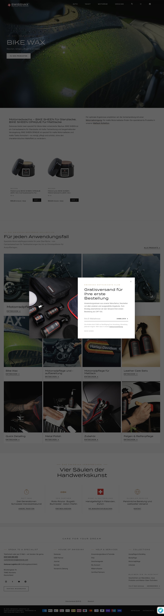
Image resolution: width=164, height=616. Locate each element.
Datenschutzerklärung (116, 326)
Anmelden (121, 319)
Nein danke (89, 331)
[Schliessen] (131, 281)
